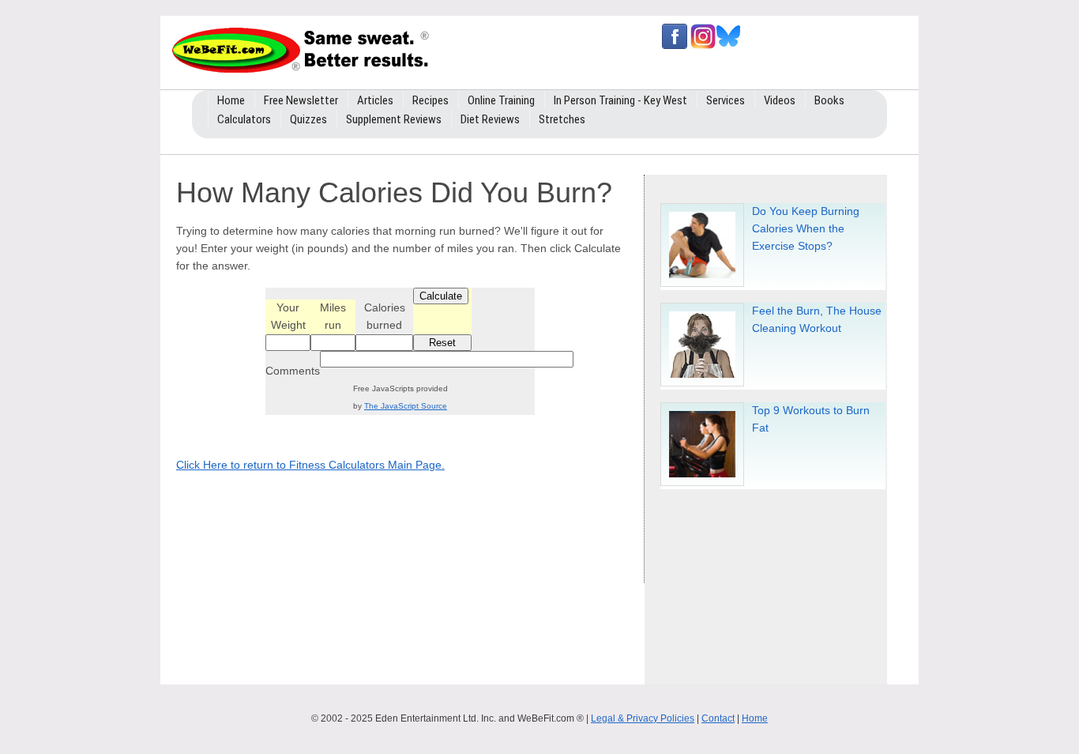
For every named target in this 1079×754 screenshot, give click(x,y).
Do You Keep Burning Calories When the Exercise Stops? (805, 228)
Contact (718, 718)
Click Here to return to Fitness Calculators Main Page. (310, 464)
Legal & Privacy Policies (642, 718)
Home (755, 718)
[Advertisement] (774, 580)
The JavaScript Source (405, 406)
